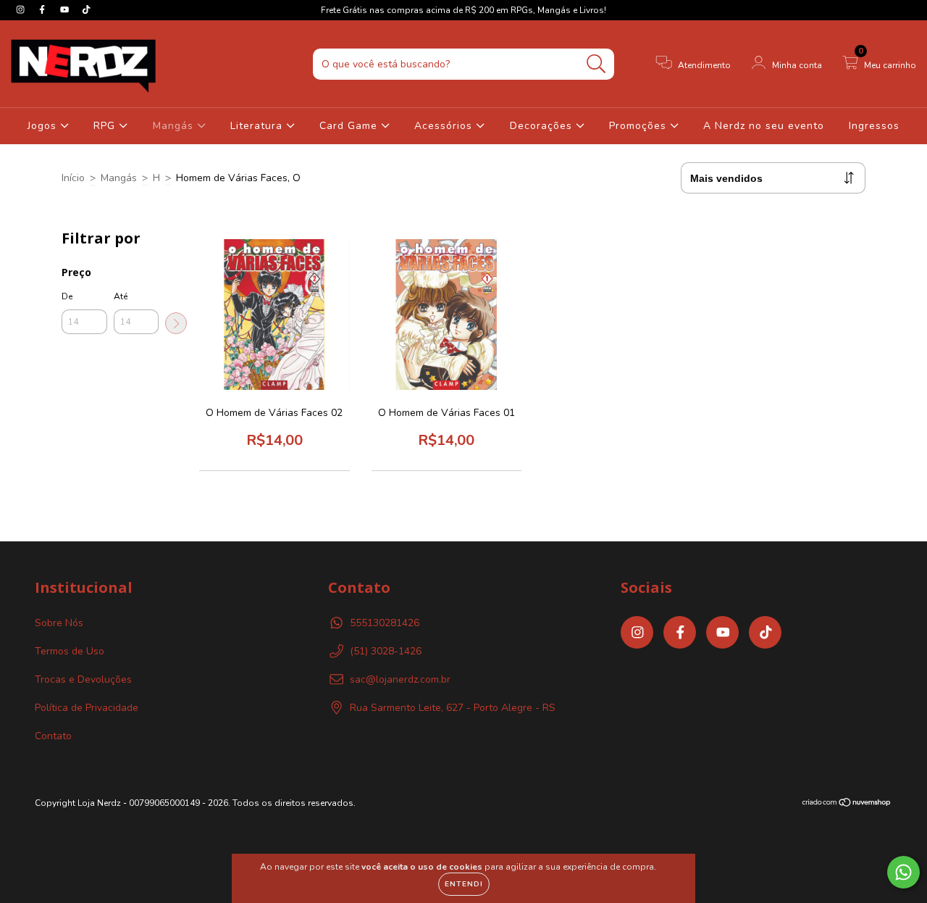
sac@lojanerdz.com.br (400, 679)
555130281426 (384, 623)
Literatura (258, 126)
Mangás (175, 126)
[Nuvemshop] (847, 804)
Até (120, 296)
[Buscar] (596, 64)
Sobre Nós (59, 623)
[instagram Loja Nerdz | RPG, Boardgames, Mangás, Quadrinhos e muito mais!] (22, 10)
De (67, 296)
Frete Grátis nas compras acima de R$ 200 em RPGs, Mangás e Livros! (463, 10)
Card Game (350, 126)
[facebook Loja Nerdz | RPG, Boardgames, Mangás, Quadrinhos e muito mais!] (43, 10)
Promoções (639, 126)
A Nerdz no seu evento (763, 126)
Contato (53, 736)
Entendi (464, 884)
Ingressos (874, 126)
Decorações (543, 126)
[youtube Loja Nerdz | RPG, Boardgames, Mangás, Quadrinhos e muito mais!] (66, 10)
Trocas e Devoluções (83, 679)
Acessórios (445, 126)
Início (73, 178)
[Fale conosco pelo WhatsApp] (903, 872)
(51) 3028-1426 (385, 651)
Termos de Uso (69, 651)
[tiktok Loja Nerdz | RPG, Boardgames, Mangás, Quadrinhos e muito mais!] (86, 10)
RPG (106, 126)
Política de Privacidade (86, 708)
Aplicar (176, 323)
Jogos (44, 126)
